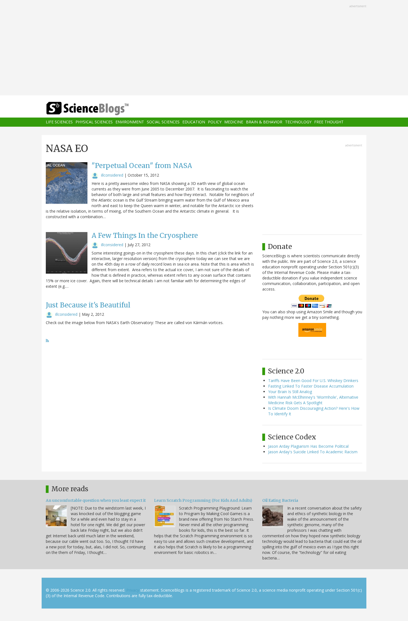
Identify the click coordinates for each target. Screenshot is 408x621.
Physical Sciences (94, 122)
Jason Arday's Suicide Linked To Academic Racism (312, 451)
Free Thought (329, 122)
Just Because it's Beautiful (88, 305)
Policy (214, 122)
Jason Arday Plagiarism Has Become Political (308, 446)
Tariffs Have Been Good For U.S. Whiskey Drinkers (313, 380)
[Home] (98, 108)
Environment (129, 122)
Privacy (132, 590)
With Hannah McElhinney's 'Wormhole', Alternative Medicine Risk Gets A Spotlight (313, 400)
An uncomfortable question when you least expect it (96, 500)
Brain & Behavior (264, 122)
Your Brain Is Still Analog (290, 391)
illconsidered (112, 175)
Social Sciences (163, 122)
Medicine (233, 122)
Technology (298, 122)
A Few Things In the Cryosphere (145, 235)
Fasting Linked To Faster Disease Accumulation (311, 386)
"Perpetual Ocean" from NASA (142, 165)
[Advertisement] (204, 48)
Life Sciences (59, 122)
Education (193, 122)
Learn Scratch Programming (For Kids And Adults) (203, 500)
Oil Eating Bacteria (280, 500)
